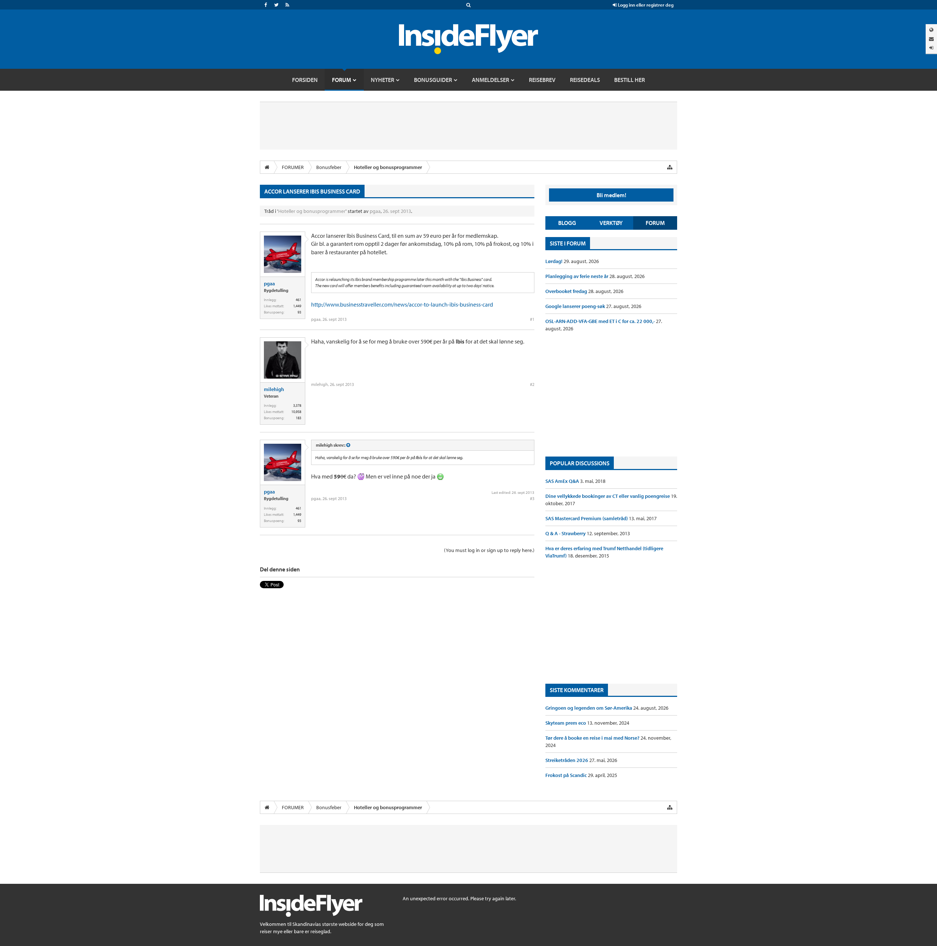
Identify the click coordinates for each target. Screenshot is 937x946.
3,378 (297, 405)
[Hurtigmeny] (670, 167)
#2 (532, 384)
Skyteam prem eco (566, 723)
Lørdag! (554, 261)
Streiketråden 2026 (567, 760)
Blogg (567, 222)
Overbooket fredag (566, 291)
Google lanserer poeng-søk (575, 306)
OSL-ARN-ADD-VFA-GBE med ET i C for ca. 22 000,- (600, 321)
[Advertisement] (611, 394)
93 (299, 312)
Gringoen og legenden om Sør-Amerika (589, 708)
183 (298, 418)
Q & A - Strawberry (566, 533)
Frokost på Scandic (566, 775)
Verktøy (611, 222)
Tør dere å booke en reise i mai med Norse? (593, 738)
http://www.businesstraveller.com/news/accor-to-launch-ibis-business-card (402, 304)
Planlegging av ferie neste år (577, 276)
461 (298, 299)
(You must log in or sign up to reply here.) (489, 550)
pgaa (375, 211)
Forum (655, 222)
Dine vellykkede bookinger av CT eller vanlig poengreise (608, 496)
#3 (532, 498)
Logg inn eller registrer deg (645, 5)
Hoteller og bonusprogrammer (312, 211)
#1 (532, 319)
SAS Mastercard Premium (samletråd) (587, 518)
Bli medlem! (611, 195)
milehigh (274, 389)
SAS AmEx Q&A (562, 481)
